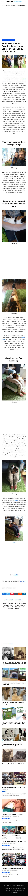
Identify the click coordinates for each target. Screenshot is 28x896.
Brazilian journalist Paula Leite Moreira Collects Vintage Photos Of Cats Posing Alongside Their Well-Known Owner (14, 664)
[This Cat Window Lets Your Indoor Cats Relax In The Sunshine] (14, 674)
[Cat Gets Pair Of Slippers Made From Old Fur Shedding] (14, 694)
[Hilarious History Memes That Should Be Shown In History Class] (14, 832)
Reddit (16, 500)
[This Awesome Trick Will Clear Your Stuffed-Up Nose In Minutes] (14, 805)
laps (15, 587)
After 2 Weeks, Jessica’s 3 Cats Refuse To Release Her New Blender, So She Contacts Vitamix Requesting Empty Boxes (12, 744)
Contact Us (15, 892)
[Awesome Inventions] (14, 1)
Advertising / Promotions (12, 890)
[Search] (26, 1)
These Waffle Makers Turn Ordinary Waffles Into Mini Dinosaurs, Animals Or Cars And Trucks (20, 605)
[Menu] (2, 1)
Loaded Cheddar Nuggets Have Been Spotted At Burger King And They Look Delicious (8, 605)
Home (3, 5)
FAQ (24, 888)
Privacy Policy (18, 888)
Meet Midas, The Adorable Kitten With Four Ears (14, 763)
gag (7, 587)
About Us (21, 890)
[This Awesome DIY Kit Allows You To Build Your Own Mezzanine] (14, 859)
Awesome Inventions (9, 888)
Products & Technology (10, 5)
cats (4, 587)
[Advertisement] (14, 22)
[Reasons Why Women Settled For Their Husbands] (14, 778)
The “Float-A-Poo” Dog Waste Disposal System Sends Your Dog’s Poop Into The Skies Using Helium (13, 724)
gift (11, 587)
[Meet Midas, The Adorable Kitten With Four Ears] (14, 755)
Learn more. (23, 581)
